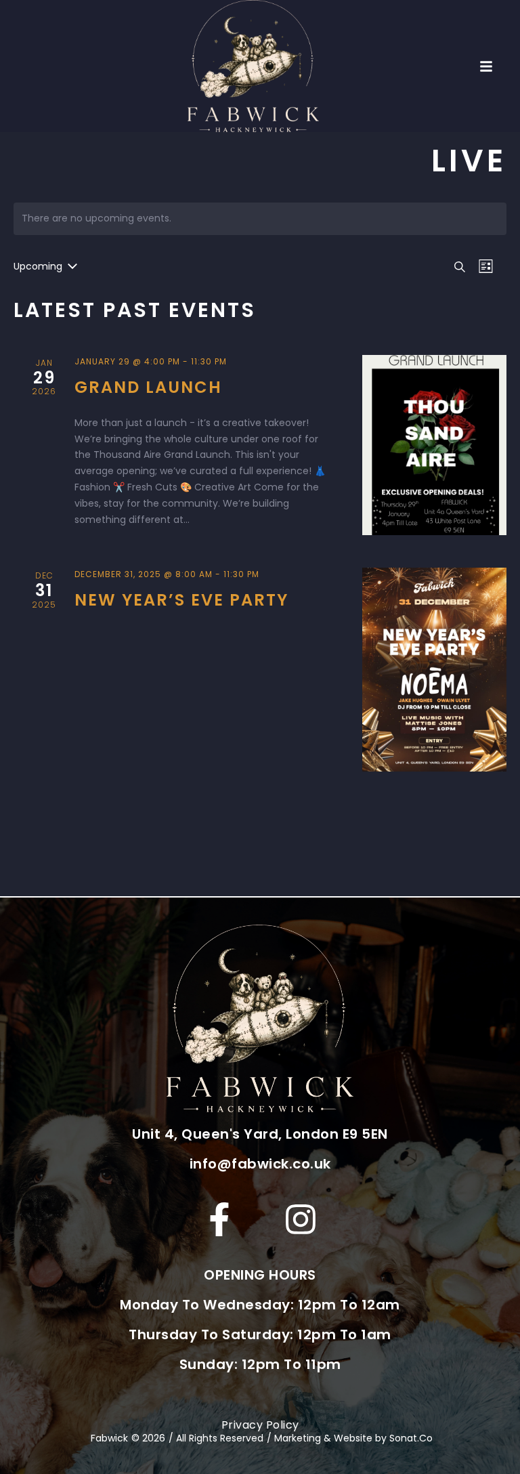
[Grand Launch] (434, 445)
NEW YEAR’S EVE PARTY (181, 600)
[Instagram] (300, 1219)
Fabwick (109, 1438)
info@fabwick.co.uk (260, 1163)
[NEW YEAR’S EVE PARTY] (434, 670)
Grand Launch (148, 387)
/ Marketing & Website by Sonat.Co (350, 1438)
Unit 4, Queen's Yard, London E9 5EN (260, 1133)
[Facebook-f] (219, 1219)
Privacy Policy (260, 1425)
